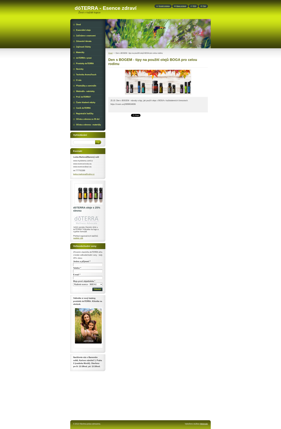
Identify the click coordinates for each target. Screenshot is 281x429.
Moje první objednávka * (84, 281)
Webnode (204, 424)
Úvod (110, 53)
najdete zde (78, 238)
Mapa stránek (181, 6)
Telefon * (77, 268)
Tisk (204, 6)
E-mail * (76, 275)
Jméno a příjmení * (81, 261)
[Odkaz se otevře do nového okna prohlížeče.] (158, 94)
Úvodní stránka (164, 6)
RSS (194, 6)
